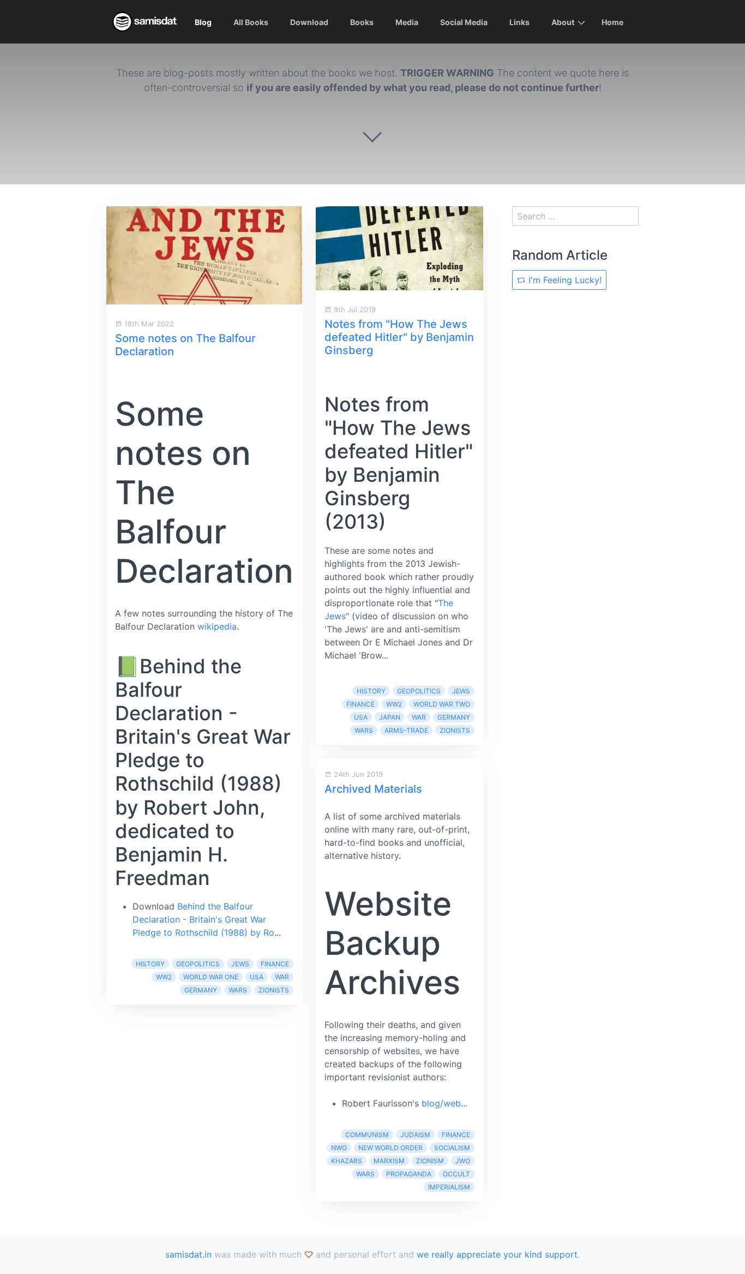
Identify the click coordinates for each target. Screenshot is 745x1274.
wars (238, 990)
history (150, 964)
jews (240, 964)
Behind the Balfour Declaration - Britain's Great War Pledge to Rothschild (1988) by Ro (203, 919)
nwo (339, 1148)
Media (406, 22)
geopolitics (198, 964)
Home (612, 22)
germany (200, 990)
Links (519, 22)
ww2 (164, 977)
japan (389, 717)
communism (367, 1135)
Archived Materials (373, 788)
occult (456, 1174)
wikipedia (217, 626)
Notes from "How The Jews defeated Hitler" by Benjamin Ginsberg (399, 337)
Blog (203, 22)
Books (362, 22)
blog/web (441, 1103)
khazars (346, 1161)
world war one (210, 977)
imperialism (449, 1187)
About (562, 22)
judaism (415, 1135)
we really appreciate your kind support (497, 1254)
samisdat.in (188, 1254)
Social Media (464, 22)
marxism (389, 1161)
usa (256, 977)
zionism (430, 1161)
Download (309, 22)
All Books (250, 22)
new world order (390, 1148)
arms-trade (406, 730)
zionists (274, 990)
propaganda (408, 1174)
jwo (462, 1161)
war (282, 977)
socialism (452, 1148)
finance (275, 964)
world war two (441, 704)
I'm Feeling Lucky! (564, 279)
